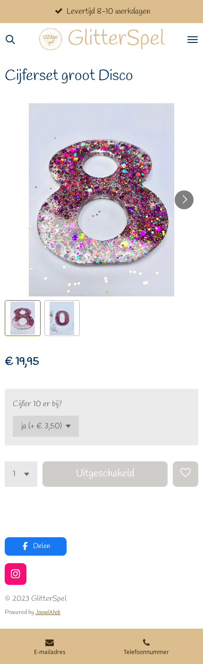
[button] (23, 318)
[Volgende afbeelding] (184, 199)
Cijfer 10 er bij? (37, 404)
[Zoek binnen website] (10, 39)
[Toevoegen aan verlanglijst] (185, 474)
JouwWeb (47, 612)
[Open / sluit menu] (192, 39)
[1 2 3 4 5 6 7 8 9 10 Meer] (21, 474)
